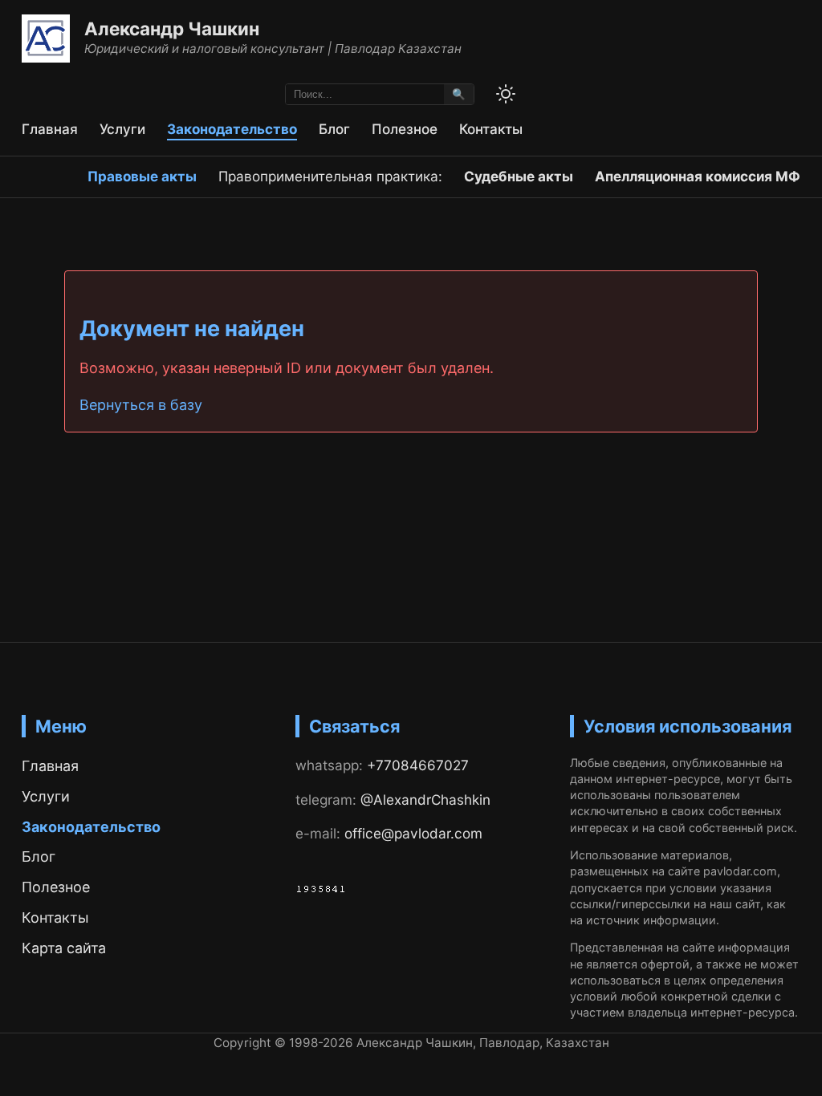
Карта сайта (64, 948)
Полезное (404, 128)
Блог (334, 128)
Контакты (491, 128)
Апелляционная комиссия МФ (697, 176)
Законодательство (232, 128)
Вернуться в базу (140, 404)
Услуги (122, 128)
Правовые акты (142, 176)
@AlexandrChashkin (425, 799)
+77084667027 (418, 765)
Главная (50, 128)
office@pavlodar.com (413, 833)
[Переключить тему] (506, 94)
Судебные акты (518, 176)
